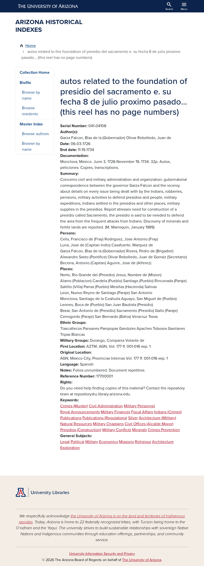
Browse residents (30, 111)
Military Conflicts (116, 429)
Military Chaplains (108, 423)
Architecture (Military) (157, 417)
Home (30, 45)
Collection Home (35, 72)
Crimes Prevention (164, 429)
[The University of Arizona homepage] (48, 6)
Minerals (139, 429)
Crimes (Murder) (74, 406)
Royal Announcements (80, 412)
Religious (143, 441)
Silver (133, 417)
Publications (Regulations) (104, 417)
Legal (65, 441)
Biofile (25, 82)
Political (77, 441)
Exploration (70, 447)
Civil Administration (106, 406)
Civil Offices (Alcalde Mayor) (149, 423)
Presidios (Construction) (80, 429)
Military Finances (115, 412)
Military (91, 441)
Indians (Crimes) (168, 412)
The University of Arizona (141, 560)
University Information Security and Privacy (102, 554)
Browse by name (31, 95)
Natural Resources (76, 423)
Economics (108, 441)
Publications (70, 417)
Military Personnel (139, 406)
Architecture (163, 441)
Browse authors (35, 133)
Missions (126, 441)
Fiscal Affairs (142, 412)
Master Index (31, 124)
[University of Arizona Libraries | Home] (42, 492)
